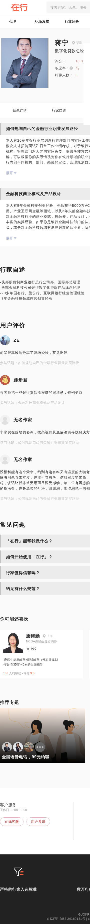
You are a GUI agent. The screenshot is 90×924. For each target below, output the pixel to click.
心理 (12, 21)
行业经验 (72, 21)
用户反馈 (38, 822)
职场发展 (42, 21)
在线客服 (11, 822)
